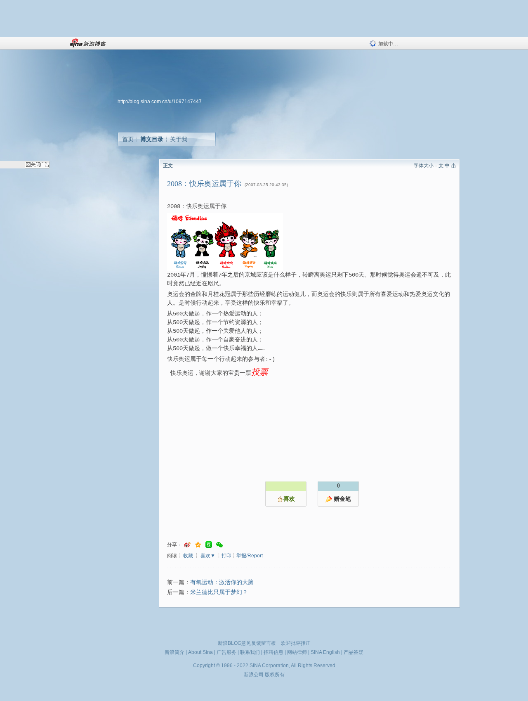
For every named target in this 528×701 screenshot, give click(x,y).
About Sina (200, 652)
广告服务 (226, 652)
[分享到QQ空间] (198, 544)
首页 (128, 139)
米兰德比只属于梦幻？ (219, 592)
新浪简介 (174, 652)
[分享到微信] (219, 544)
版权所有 (275, 674)
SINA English (325, 652)
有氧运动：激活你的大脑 (222, 582)
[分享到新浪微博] (187, 544)
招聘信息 (273, 652)
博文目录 (151, 139)
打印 (226, 556)
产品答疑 (353, 652)
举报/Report (249, 556)
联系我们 (250, 652)
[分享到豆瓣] (208, 544)
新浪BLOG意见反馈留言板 (247, 643)
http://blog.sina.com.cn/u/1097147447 (160, 101)
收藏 (188, 556)
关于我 (178, 139)
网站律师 (297, 652)
